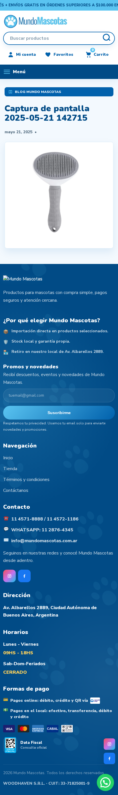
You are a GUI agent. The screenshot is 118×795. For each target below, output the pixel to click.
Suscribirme (59, 412)
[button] (105, 782)
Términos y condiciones (26, 479)
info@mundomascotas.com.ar (44, 541)
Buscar (106, 38)
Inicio (8, 458)
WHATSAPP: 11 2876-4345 (42, 530)
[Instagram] (109, 744)
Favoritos (63, 54)
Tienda (10, 469)
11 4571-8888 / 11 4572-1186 (44, 519)
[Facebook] (109, 758)
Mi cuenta (26, 54)
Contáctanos (15, 490)
